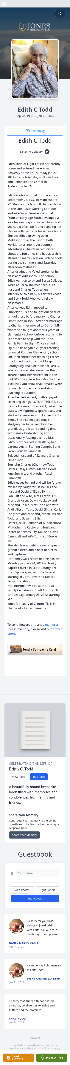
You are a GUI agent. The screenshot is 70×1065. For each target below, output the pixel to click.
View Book (18, 777)
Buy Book (39, 777)
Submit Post (35, 898)
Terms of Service (45, 1048)
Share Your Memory (24, 835)
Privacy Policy (25, 1048)
